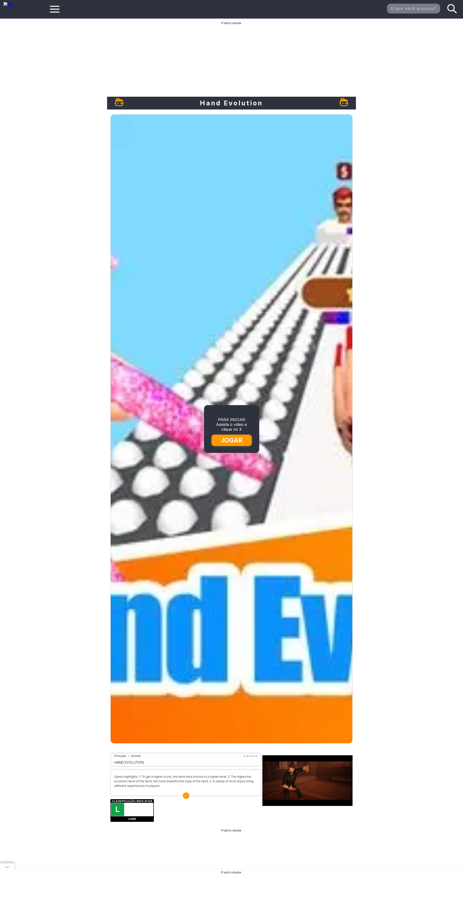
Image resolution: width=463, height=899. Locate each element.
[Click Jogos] (12, 5)
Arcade (136, 756)
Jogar (231, 440)
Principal (120, 756)
